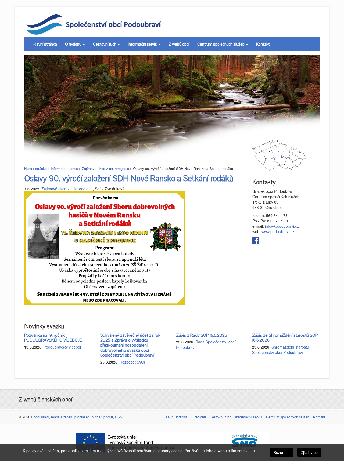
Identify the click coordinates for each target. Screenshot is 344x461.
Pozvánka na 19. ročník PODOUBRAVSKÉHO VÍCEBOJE (53, 337)
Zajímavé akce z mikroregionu (105, 168)
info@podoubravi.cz (282, 226)
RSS (118, 416)
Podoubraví (40, 416)
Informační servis (143, 44)
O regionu (73, 44)
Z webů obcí (179, 44)
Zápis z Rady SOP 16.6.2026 (201, 335)
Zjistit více (309, 452)
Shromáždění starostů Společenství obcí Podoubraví (280, 349)
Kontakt (263, 44)
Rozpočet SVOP (133, 362)
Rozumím (281, 452)
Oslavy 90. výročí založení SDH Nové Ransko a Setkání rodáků (129, 178)
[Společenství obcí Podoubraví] (105, 24)
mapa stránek (61, 416)
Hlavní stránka (45, 44)
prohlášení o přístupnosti (93, 416)
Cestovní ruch (105, 44)
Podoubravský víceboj (62, 347)
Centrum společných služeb (221, 44)
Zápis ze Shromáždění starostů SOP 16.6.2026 (285, 337)
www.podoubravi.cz (277, 231)
